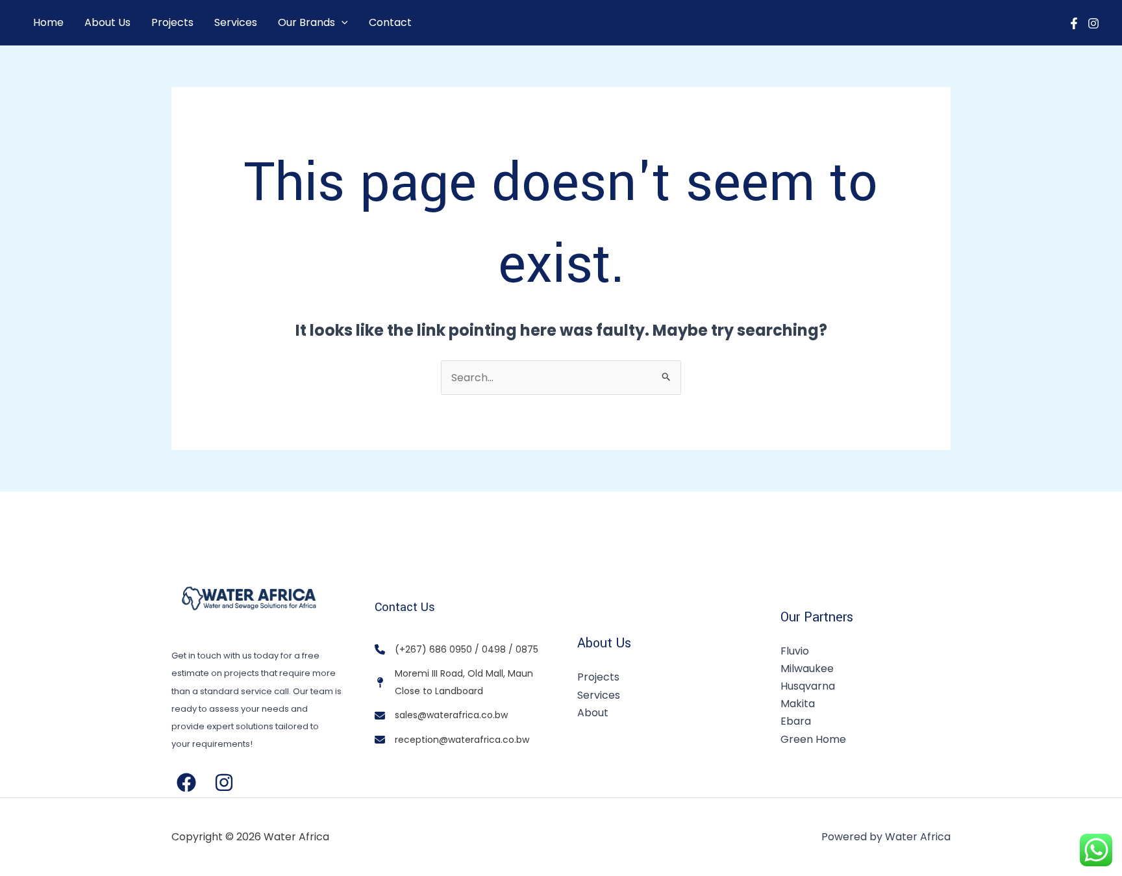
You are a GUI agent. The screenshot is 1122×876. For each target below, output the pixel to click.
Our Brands (306, 22)
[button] (341, 22)
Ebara (795, 721)
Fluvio (794, 651)
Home (48, 22)
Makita (797, 703)
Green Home (813, 739)
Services (235, 22)
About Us (107, 22)
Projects (172, 22)
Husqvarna (807, 686)
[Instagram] (1093, 23)
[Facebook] (1074, 23)
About (592, 712)
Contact (390, 22)
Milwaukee (807, 668)
